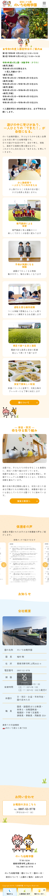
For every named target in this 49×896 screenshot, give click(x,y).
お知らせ (39, 876)
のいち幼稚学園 (12, 873)
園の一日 (38, 873)
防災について (12, 876)
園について (23, 402)
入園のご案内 (26, 876)
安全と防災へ (23, 500)
